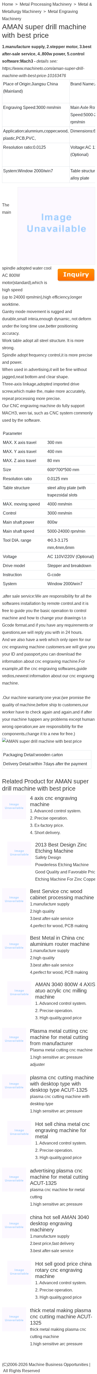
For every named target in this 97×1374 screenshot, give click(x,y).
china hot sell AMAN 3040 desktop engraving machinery (59, 1223)
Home (7, 4)
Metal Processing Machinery (46, 4)
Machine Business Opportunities (58, 1364)
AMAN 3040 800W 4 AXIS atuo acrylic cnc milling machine (65, 991)
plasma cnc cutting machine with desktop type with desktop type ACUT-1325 (62, 1084)
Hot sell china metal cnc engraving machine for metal (62, 1130)
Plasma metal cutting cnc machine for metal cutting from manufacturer (59, 1037)
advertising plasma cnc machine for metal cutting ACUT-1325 (59, 1177)
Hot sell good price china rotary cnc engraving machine (63, 1270)
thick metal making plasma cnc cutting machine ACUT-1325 (61, 1317)
